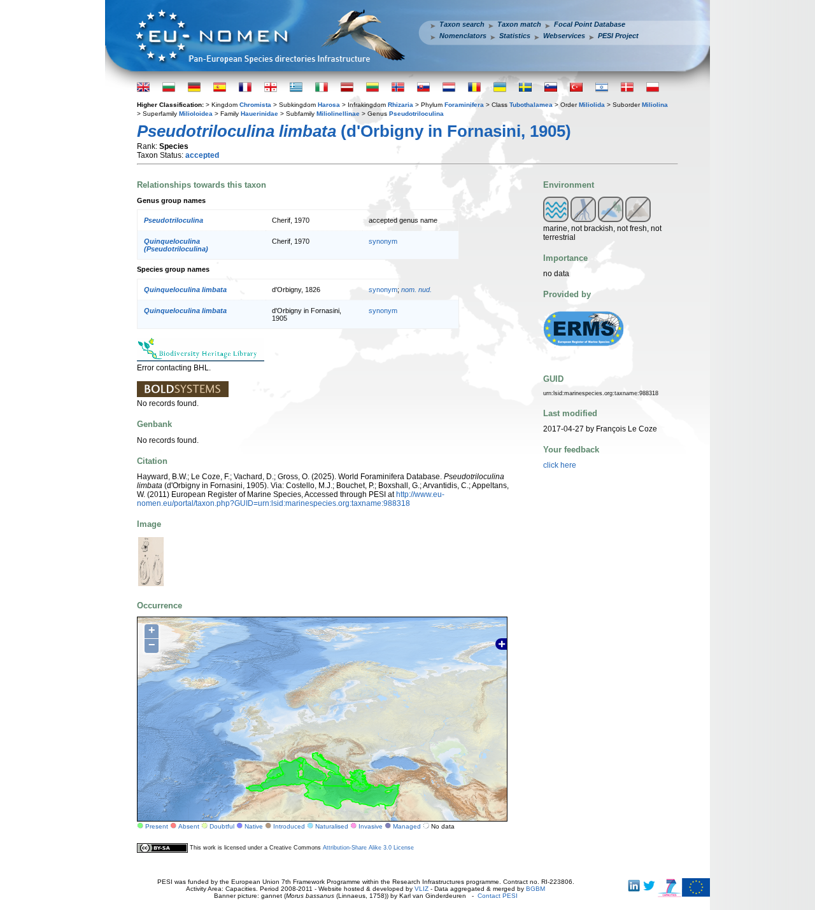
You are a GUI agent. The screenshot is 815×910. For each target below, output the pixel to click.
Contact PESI (498, 895)
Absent (188, 826)
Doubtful (221, 826)
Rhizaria (400, 104)
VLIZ (422, 888)
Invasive (370, 826)
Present (156, 826)
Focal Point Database (589, 24)
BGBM (535, 888)
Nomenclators (462, 35)
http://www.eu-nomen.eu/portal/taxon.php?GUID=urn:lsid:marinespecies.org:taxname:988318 (290, 499)
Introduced (289, 826)
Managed (407, 826)
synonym (383, 241)
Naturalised (331, 826)
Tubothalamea (531, 104)
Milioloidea (196, 113)
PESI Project (618, 35)
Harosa (329, 104)
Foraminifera (464, 104)
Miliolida (592, 104)
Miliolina (655, 104)
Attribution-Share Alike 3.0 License (368, 847)
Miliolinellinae (338, 113)
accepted (202, 155)
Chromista (255, 104)
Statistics (514, 35)
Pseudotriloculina (416, 113)
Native (253, 826)
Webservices (564, 35)
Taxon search (462, 24)
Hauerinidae (259, 113)
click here (559, 465)
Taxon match (519, 24)
